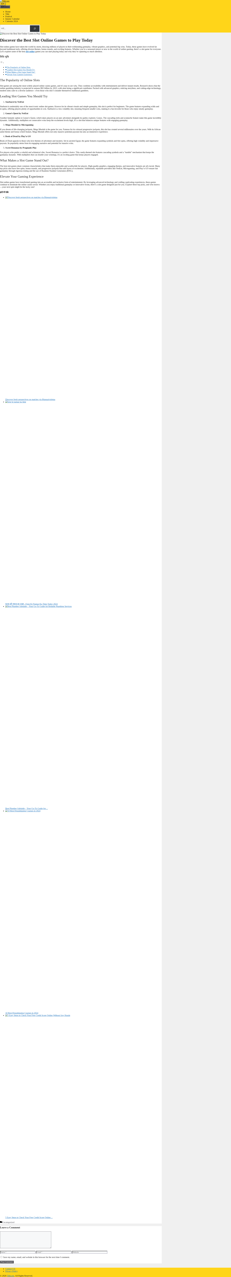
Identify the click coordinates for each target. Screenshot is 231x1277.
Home (8, 12)
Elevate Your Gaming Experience (20, 74)
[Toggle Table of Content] (2, 63)
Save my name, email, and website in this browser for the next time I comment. (36, 1257)
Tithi (7, 14)
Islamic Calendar (12, 19)
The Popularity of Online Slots (19, 67)
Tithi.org (10, 1276)
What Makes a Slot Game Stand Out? (21, 72)
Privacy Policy (11, 1271)
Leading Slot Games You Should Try (21, 70)
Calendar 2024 (11, 21)
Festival (8, 16)
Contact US (10, 1269)
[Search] (34, 28)
